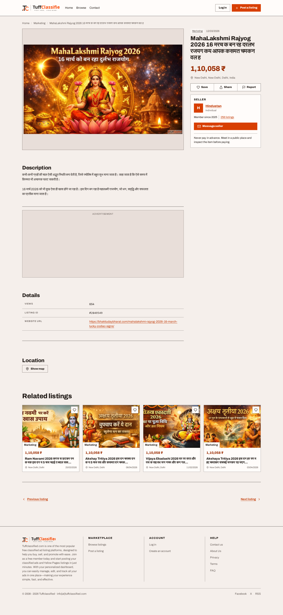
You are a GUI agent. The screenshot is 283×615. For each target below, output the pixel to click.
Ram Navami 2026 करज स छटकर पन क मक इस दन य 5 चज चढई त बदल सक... (49, 460)
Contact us (216, 544)
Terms (214, 564)
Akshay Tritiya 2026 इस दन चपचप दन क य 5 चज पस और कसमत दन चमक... (110, 460)
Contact (94, 7)
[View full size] (103, 89)
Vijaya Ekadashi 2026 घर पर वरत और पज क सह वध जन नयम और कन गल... (171, 460)
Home (69, 7)
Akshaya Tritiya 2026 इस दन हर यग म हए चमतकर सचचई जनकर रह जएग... (231, 460)
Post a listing (96, 551)
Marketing (197, 31)
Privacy (214, 557)
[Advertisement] (103, 246)
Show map (37, 368)
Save (204, 87)
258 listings (227, 117)
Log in (223, 7)
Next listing (248, 499)
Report (251, 87)
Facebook (241, 593)
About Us (215, 551)
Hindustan (213, 106)
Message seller (212, 126)
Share (228, 87)
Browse (81, 7)
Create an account (160, 551)
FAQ (212, 570)
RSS (258, 593)
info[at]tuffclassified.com (71, 593)
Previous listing (37, 499)
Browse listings (97, 544)
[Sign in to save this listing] (74, 409)
